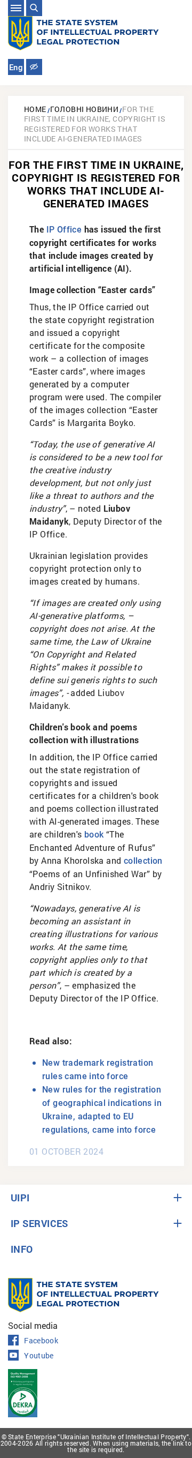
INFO (22, 1249)
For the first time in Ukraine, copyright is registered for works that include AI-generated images (94, 124)
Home (35, 109)
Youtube (38, 1355)
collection (143, 861)
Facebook (41, 1340)
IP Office (64, 230)
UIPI (20, 1197)
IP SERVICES (39, 1223)
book (94, 834)
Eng (16, 67)
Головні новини (84, 109)
